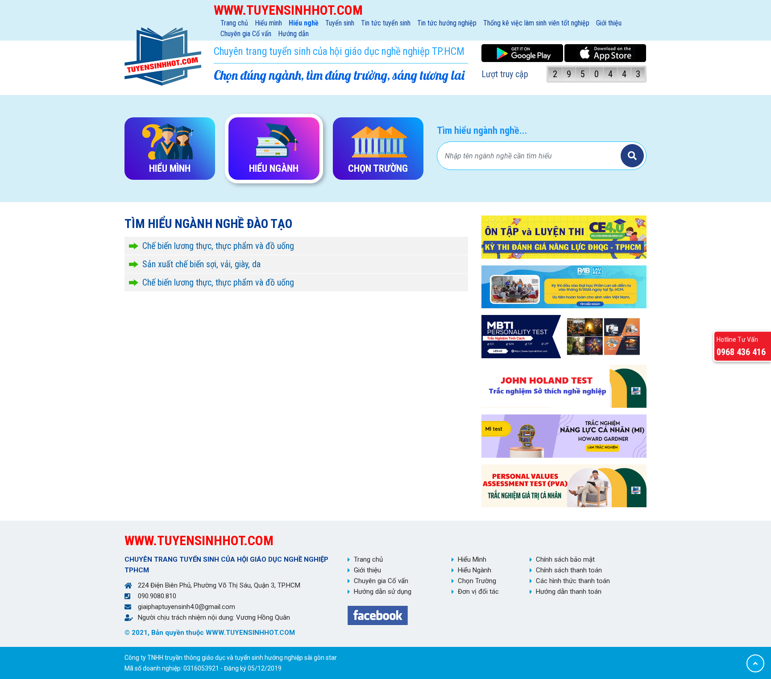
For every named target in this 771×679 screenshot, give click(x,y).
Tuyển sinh (339, 23)
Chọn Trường (477, 581)
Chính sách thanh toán (569, 570)
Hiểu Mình (472, 559)
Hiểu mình (268, 23)
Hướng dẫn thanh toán (568, 592)
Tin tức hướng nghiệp (447, 23)
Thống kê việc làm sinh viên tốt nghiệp (536, 23)
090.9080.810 (157, 596)
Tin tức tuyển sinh (385, 23)
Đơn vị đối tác (478, 592)
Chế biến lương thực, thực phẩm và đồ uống (218, 245)
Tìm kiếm (632, 155)
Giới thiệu (609, 23)
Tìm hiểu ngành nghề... (482, 130)
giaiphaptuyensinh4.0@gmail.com (186, 607)
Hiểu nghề (304, 23)
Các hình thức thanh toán (573, 581)
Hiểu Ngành (474, 570)
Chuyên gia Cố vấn (245, 33)
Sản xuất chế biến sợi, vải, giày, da (201, 264)
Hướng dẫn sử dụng (382, 592)
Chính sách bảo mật (565, 559)
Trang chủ (234, 23)
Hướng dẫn (293, 33)
